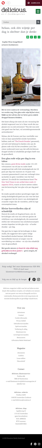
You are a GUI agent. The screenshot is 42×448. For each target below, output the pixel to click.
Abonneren (21, 353)
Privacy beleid (21, 321)
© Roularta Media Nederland (21, 340)
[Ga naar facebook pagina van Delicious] (29, 279)
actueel (5, 45)
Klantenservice (21, 332)
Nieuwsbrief (21, 361)
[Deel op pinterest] (27, 37)
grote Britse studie (18, 164)
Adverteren (21, 312)
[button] (34, 3)
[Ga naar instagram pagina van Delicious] (38, 279)
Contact (21, 315)
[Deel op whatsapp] (39, 37)
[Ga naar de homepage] (14, 10)
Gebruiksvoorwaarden (21, 323)
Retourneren (21, 337)
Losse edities (21, 358)
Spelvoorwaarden (21, 326)
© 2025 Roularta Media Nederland (13, 438)
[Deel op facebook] (31, 37)
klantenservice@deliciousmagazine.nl (21, 272)
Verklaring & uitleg (21, 329)
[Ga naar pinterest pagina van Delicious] (33, 279)
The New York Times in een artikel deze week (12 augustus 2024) (19, 182)
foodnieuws (13, 45)
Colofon (21, 355)
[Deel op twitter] (35, 37)
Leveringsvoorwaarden (21, 335)
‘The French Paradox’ (23, 141)
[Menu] (38, 11)
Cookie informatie (21, 318)
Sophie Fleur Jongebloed (12, 42)
